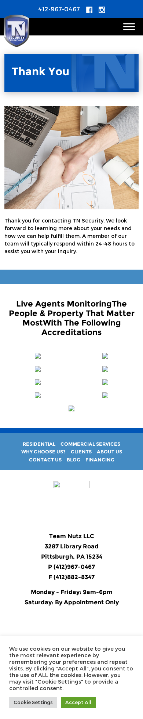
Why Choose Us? (43, 451)
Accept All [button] (78, 702)
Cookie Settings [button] (33, 702)
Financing (99, 460)
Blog (73, 460)
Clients (81, 451)
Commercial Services (90, 444)
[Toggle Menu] (129, 26)
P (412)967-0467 (71, 566)
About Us (109, 451)
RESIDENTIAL (39, 444)
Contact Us (45, 460)
